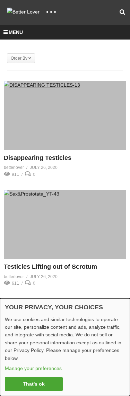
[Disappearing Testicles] (65, 115)
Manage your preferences (33, 368)
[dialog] (65, 347)
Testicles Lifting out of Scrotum (50, 266)
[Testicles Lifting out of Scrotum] (65, 224)
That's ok (34, 384)
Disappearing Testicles (37, 157)
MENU (16, 32)
